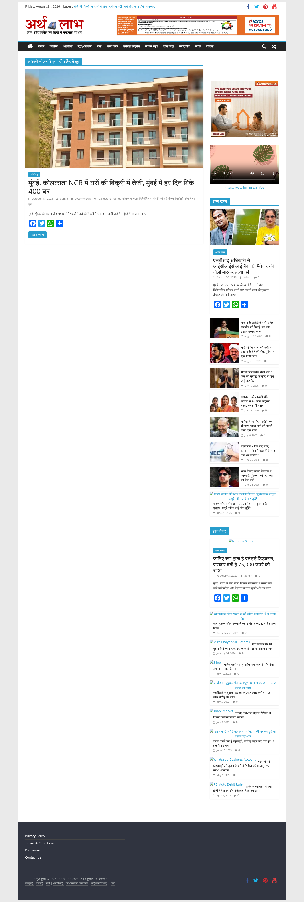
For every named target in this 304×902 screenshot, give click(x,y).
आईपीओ (67, 46)
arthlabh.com (69, 879)
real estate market (109, 198)
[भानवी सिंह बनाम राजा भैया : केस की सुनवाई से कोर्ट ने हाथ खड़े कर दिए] (224, 370)
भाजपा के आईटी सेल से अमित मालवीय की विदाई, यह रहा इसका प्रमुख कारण (257, 326)
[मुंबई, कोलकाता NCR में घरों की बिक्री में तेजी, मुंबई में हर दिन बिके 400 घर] (114, 71)
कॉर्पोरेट (54, 46)
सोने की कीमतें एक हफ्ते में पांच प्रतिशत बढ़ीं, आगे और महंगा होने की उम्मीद (114, 6)
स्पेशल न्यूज (151, 46)
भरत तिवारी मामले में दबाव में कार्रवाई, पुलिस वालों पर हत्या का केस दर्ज (257, 475)
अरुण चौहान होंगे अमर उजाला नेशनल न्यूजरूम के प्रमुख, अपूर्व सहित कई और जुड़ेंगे (240, 506)
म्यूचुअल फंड (85, 46)
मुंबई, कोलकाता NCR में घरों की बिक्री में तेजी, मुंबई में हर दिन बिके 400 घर (111, 187)
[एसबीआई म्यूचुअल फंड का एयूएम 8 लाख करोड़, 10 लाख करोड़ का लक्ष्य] (243, 683)
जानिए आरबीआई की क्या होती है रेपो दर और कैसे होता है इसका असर (242, 788)
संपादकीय (184, 46)
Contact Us (33, 857)
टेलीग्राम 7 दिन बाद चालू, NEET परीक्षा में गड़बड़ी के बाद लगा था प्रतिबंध (258, 450)
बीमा (99, 46)
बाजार (41, 46)
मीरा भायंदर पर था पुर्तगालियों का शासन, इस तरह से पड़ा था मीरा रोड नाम (243, 646)
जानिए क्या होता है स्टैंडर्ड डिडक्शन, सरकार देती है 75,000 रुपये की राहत (243, 564)
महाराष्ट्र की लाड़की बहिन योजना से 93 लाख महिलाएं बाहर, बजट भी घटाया (255, 401)
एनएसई (29, 883)
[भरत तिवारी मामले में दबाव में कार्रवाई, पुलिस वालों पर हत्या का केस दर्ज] (224, 469)
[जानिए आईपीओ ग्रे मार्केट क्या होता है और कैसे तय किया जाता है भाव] (215, 662)
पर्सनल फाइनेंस (131, 46)
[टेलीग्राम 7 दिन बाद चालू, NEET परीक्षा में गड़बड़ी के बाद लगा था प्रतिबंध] (224, 444)
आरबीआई (58, 883)
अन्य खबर (112, 46)
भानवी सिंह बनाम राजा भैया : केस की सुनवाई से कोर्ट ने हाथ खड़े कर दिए (257, 376)
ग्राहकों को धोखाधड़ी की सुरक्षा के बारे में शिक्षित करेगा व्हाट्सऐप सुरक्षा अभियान (241, 765)
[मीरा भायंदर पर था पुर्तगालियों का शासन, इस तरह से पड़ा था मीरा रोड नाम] (230, 642)
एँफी (113, 883)
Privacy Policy (35, 836)
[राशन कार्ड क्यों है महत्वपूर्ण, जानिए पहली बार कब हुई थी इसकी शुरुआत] (243, 731)
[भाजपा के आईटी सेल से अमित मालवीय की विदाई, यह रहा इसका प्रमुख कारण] (224, 320)
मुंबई (30, 204)
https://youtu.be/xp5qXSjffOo (244, 188)
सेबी (48, 883)
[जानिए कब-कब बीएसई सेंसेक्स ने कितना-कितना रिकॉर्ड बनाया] (221, 711)
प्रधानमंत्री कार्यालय (77, 883)
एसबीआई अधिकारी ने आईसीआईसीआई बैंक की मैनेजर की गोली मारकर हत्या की (243, 266)
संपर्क (198, 46)
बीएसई (39, 883)
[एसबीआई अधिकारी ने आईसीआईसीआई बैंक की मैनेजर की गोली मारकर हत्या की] (244, 211)
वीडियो (209, 46)
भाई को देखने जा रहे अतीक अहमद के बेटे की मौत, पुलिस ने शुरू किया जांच (258, 351)
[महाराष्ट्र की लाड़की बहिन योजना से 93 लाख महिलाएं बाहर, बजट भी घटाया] (224, 395)
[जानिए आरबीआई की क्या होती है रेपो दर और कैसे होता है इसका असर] (226, 784)
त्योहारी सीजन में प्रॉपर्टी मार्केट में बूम (177, 198)
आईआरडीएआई (99, 883)
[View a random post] (274, 46)
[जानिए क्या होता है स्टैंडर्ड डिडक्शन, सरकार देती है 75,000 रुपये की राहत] (244, 541)
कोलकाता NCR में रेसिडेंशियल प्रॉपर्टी (140, 198)
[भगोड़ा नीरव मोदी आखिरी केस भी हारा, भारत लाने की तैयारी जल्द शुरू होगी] (224, 419)
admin (64, 198)
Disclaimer (33, 850)
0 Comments (82, 198)
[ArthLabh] (30, 46)
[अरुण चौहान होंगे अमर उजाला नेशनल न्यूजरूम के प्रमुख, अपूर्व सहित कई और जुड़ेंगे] (243, 494)
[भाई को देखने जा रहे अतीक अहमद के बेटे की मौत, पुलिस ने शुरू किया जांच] (224, 345)
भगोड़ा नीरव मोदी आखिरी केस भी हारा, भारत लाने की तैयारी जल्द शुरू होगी (257, 425)
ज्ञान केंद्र (168, 46)
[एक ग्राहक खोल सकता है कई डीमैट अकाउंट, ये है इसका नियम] (243, 614)
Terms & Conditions (40, 843)
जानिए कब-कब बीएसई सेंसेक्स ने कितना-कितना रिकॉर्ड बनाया (242, 715)
